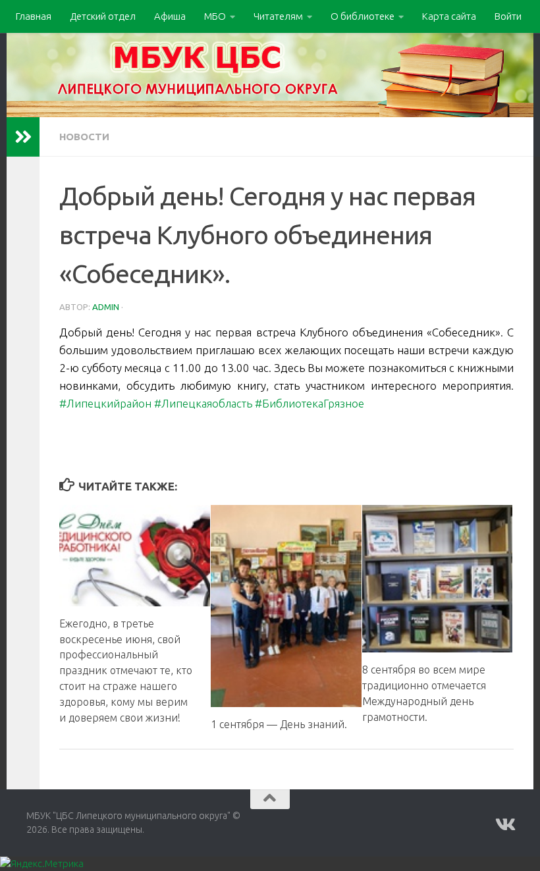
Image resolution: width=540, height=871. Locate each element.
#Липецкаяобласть (203, 403)
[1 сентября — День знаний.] (286, 605)
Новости (84, 136)
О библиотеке (362, 16)
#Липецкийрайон (105, 403)
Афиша (170, 16)
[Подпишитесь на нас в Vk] (504, 825)
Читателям (278, 16)
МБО (215, 16)
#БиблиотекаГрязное (309, 403)
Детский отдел (103, 16)
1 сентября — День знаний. (279, 724)
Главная (33, 16)
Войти (508, 16)
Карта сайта (449, 16)
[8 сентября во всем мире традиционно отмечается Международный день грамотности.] (437, 578)
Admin (105, 306)
